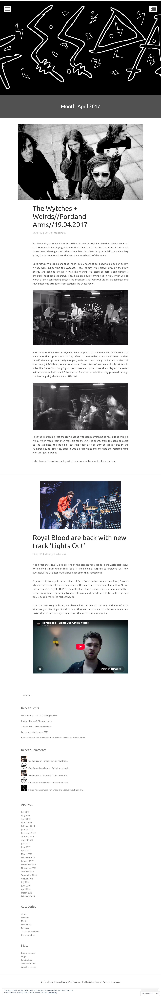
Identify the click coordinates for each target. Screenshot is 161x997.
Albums (24, 914)
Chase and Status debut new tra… (68, 790)
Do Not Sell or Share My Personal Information (101, 982)
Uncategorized (28, 935)
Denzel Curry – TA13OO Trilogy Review (39, 715)
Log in (24, 956)
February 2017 (28, 857)
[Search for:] (34, 695)
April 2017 (26, 850)
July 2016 (25, 882)
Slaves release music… (38, 790)
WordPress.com (28, 967)
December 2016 (28, 864)
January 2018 (27, 829)
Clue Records (34, 768)
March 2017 (26, 854)
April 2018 (26, 819)
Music (24, 921)
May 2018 (25, 815)
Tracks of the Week (30, 931)
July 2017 (25, 843)
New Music (26, 924)
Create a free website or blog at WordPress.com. (61, 982)
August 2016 (27, 878)
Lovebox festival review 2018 (34, 732)
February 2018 (28, 826)
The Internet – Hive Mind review (36, 726)
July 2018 (25, 812)
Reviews (25, 928)
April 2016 (26, 889)
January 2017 (27, 861)
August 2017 (27, 840)
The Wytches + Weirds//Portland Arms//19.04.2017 (60, 216)
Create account (28, 953)
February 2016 (28, 896)
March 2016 (26, 892)
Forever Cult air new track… (55, 761)
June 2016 (25, 885)
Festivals (25, 917)
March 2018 (26, 822)
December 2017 (28, 833)
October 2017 (27, 836)
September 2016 (29, 875)
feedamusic (60, 232)
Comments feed (28, 963)
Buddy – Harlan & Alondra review (36, 721)
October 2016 (27, 871)
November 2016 (28, 868)
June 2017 (25, 847)
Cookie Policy (52, 992)
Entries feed (26, 960)
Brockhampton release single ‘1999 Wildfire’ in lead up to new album (53, 737)
